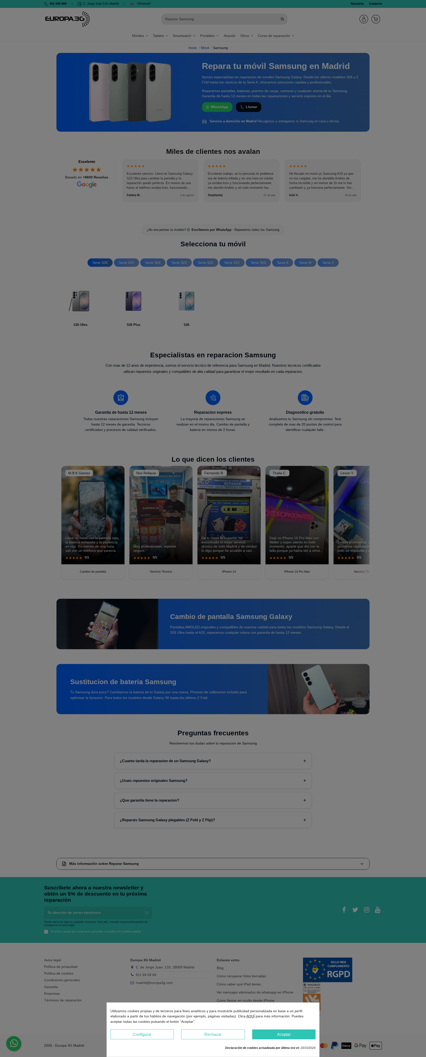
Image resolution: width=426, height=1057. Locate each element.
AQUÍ (250, 1016)
